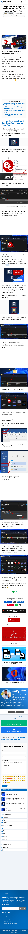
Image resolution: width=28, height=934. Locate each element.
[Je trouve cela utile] (13, 592)
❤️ (9, 778)
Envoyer (5, 786)
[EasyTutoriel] (6, 2)
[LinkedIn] (18, 692)
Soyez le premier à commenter (13, 738)
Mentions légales (8, 921)
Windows (5, 817)
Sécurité (5, 839)
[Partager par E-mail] (20, 605)
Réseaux (5, 836)
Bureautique (8, 15)
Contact (5, 918)
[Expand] (25, 2)
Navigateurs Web (7, 825)
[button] (22, 2)
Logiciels (5, 822)
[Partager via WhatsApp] (16, 605)
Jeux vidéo (5, 847)
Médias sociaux (7, 844)
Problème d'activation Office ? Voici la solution (14, 683)
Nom (3, 751)
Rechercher (22, 908)
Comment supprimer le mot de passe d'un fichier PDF (14, 642)
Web (4, 833)
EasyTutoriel (12, 930)
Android (5, 828)
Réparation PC (6, 820)
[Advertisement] (14, 26)
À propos (6, 916)
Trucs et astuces (19, 712)
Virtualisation (6, 850)
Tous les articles (7, 919)
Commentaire (5, 760)
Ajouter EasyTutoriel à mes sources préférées (15, 610)
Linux (4, 842)
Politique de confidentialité (10, 923)
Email (3, 755)
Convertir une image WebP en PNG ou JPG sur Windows (14, 662)
